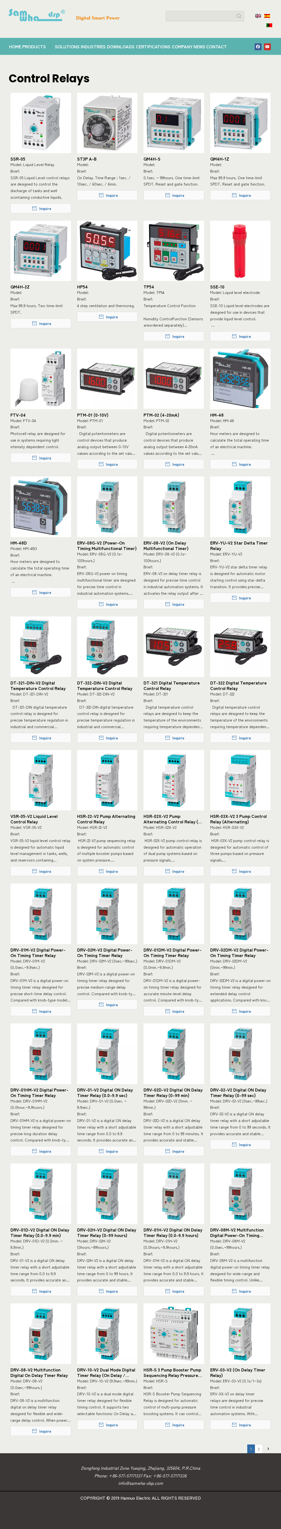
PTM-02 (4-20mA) (161, 414)
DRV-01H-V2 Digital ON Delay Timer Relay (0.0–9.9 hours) (173, 1232)
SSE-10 (217, 286)
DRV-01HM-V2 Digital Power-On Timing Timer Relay (39, 1092)
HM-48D (18, 542)
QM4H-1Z (219, 158)
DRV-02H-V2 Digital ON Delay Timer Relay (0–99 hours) (106, 1232)
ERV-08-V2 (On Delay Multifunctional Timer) (166, 545)
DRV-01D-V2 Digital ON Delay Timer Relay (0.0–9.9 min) (39, 1232)
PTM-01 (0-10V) (92, 414)
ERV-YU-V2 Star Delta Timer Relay (239, 545)
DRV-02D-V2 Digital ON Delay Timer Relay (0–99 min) (173, 1092)
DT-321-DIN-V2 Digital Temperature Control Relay (38, 685)
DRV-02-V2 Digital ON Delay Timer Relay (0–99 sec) (238, 1092)
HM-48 (217, 414)
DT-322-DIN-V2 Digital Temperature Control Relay (104, 685)
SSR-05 (17, 158)
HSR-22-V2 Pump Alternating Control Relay (106, 818)
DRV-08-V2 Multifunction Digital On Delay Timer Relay (39, 1372)
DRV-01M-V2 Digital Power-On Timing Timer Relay (37, 952)
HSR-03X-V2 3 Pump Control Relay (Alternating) (238, 818)
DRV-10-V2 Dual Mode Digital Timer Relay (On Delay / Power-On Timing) (106, 1372)
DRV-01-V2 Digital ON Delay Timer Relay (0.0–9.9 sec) (105, 1092)
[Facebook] (258, 47)
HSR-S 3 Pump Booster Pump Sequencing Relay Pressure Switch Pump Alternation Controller (172, 1372)
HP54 (82, 286)
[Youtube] (267, 47)
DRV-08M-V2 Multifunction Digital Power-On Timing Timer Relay (237, 1232)
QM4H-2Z (20, 286)
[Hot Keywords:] (239, 16)
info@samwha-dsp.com (140, 1483)
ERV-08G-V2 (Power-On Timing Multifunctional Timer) (107, 545)
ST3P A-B (87, 158)
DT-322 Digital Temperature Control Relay (238, 685)
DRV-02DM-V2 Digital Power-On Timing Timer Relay (239, 952)
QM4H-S (152, 158)
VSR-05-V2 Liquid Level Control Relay (34, 818)
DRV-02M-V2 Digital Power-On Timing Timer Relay (104, 952)
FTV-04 (18, 414)
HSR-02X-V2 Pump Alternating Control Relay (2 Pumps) (172, 818)
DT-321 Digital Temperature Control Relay (172, 685)
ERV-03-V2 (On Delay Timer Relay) (237, 1372)
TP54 (149, 286)
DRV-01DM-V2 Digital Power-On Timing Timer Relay (172, 952)
